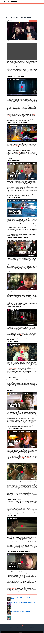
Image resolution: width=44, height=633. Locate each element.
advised (8, 388)
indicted (29, 186)
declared (21, 585)
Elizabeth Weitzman (12, 368)
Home (8, 621)
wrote (21, 117)
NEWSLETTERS (23, 627)
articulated (19, 152)
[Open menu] (2, 1)
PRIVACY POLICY (32, 627)
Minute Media (20, 632)
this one (20, 71)
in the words (32, 192)
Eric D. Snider (25, 388)
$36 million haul (16, 145)
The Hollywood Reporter (24, 457)
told (26, 107)
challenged (22, 334)
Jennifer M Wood (8, 19)
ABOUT (11, 627)
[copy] (11, 21)
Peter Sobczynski (13, 588)
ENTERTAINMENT (12, 621)
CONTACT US (17, 627)
